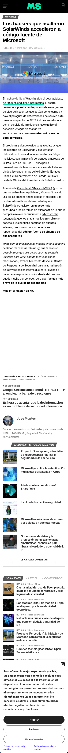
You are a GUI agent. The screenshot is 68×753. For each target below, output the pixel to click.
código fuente (48, 376)
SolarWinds (28, 380)
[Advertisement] (34, 338)
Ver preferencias (34, 739)
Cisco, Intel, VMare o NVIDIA (34, 188)
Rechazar (34, 729)
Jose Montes (38, 48)
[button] (63, 664)
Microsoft (11, 380)
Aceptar (34, 720)
